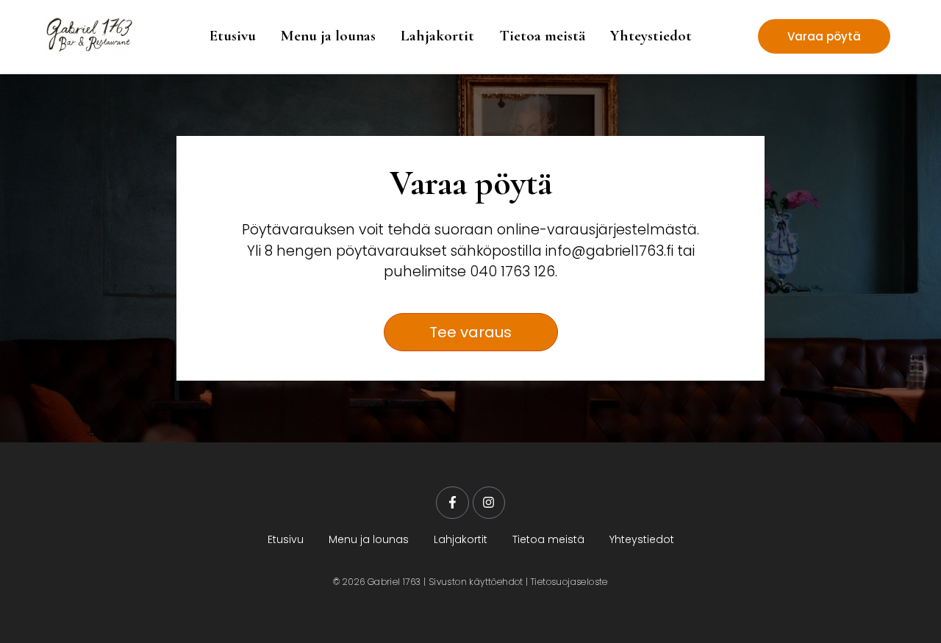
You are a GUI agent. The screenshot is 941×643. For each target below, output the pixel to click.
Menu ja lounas (328, 35)
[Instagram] (489, 502)
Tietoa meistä (542, 35)
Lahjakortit (437, 35)
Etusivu (233, 35)
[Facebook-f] (452, 502)
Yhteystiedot (651, 35)
